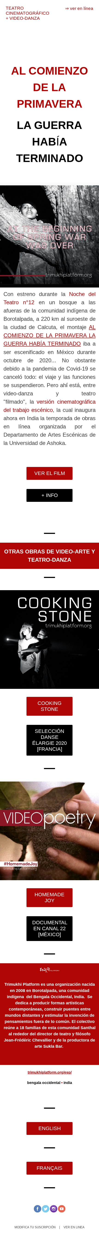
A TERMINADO (61, 344)
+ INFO (49, 495)
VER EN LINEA (74, 1227)
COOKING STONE (49, 706)
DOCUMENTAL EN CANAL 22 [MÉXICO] (49, 928)
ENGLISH (49, 1128)
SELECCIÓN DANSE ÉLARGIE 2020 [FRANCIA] (49, 740)
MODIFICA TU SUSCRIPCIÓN (35, 1227)
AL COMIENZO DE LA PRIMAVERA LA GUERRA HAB (49, 335)
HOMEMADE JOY (49, 897)
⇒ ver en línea (79, 8)
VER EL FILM (49, 473)
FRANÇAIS (49, 1168)
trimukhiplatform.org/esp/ (50, 1072)
